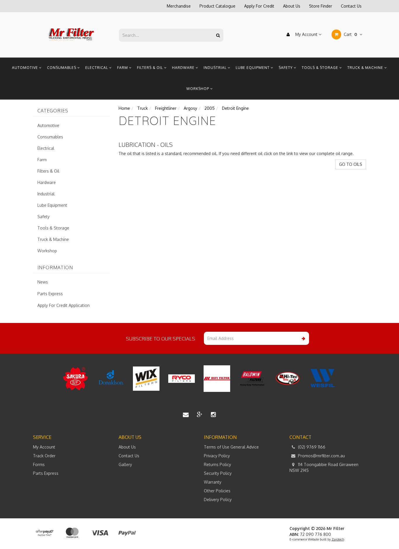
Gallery (125, 464)
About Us (291, 6)
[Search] (218, 35)
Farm (123, 67)
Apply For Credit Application (63, 305)
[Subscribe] (302, 338)
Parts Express (50, 293)
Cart (350, 34)
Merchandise (179, 6)
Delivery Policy (218, 499)
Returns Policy (217, 464)
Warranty (212, 481)
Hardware (184, 67)
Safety (286, 67)
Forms (39, 464)
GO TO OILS (350, 164)
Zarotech (338, 539)
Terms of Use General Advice (231, 446)
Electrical (97, 67)
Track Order (44, 455)
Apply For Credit (259, 6)
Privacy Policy (217, 455)
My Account (306, 34)
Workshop (198, 88)
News (42, 281)
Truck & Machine (365, 67)
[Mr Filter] (71, 34)
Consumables (62, 67)
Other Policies (217, 490)
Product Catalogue (217, 6)
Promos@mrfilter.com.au (321, 455)
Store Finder (320, 6)
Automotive (25, 67)
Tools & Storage (320, 67)
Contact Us (351, 6)
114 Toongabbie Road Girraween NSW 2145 (323, 467)
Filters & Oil (150, 67)
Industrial (216, 67)
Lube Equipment (253, 67)
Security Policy (218, 473)
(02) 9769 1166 (311, 446)
